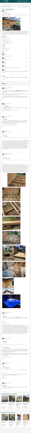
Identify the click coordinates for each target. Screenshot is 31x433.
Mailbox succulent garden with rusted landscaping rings (11, 403)
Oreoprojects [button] (6, 10)
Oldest (5, 85)
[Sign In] (29, 1)
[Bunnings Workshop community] (6, 1)
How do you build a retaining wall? (12, 422)
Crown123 (10, 406)
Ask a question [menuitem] (20, 1)
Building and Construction (19, 77)
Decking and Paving (11, 77)
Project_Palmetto (18, 406)
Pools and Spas (26, 77)
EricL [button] (4, 116)
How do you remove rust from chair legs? (25, 422)
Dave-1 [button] (5, 103)
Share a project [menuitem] (25, 1)
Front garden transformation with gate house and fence (19, 404)
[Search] (1, 3)
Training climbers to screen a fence (4, 403)
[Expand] (15, 139)
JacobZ (3, 424)
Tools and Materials (5, 77)
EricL (23, 424)
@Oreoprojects (18, 90)
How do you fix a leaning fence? (4, 422)
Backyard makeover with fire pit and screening (26, 403)
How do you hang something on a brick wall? (18, 422)
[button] (3, 11)
